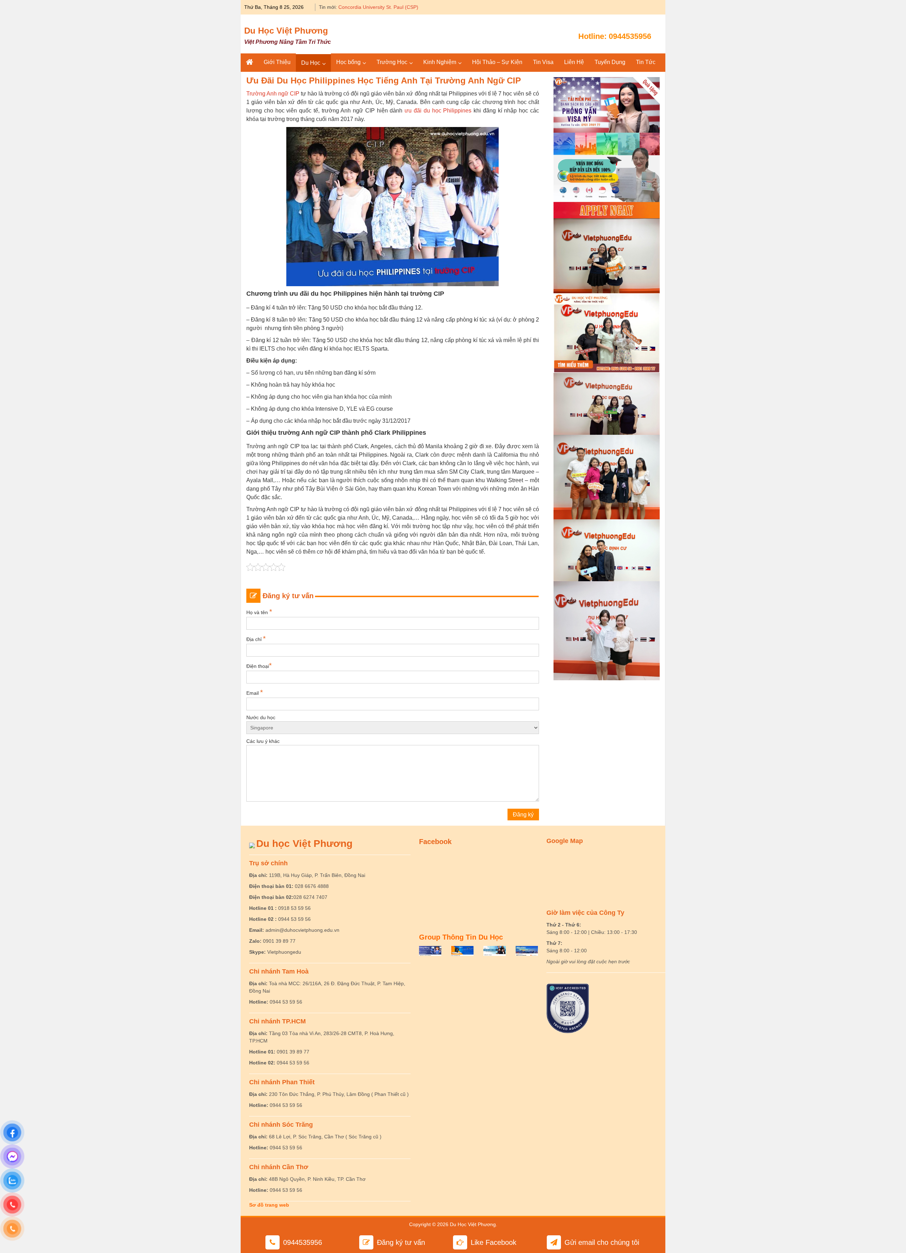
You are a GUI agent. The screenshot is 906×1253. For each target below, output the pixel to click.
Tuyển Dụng (610, 62)
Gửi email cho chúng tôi (601, 1242)
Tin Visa (543, 62)
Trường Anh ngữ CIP (272, 94)
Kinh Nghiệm (439, 62)
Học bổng (348, 62)
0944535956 (630, 36)
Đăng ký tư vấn (401, 1242)
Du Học (310, 63)
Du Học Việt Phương (286, 30)
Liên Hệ (574, 62)
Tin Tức (645, 62)
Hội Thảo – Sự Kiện (497, 62)
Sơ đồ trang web (269, 1205)
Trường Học (392, 62)
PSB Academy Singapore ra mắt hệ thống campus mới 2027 (405, 7)
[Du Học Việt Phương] (249, 62)
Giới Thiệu (277, 62)
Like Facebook (493, 1242)
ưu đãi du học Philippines (438, 111)
